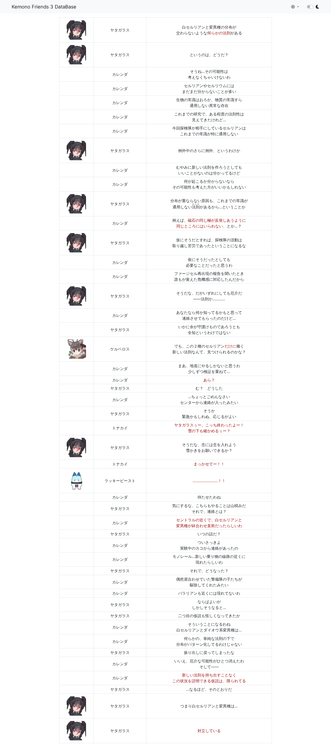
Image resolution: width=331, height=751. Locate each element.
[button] (295, 6)
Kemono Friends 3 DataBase (44, 7)
